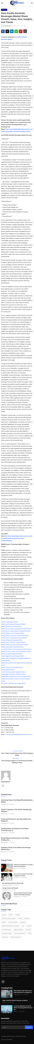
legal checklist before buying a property (15, 1000)
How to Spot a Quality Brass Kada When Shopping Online (17, 754)
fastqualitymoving (6, 885)
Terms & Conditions (7, 1039)
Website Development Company (10, 926)
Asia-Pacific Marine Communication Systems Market (16, 649)
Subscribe (29, 1027)
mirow (15, 868)
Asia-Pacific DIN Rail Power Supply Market (13, 683)
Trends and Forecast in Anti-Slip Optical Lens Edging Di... (16, 820)
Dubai (29, 933)
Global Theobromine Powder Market (11, 626)
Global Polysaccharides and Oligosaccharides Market (16, 628)
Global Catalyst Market (7, 669)
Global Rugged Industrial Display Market (12, 656)
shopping (22, 922)
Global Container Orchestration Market (12, 667)
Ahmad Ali (16, 877)
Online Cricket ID (13, 922)
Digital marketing (18, 929)
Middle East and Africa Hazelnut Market (12, 647)
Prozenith (28, 929)
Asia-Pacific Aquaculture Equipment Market (13, 672)
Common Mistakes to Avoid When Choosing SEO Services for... (23, 1007)
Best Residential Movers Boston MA (12, 883)
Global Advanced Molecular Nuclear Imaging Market (16, 676)
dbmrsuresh (4, 804)
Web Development (15, 937)
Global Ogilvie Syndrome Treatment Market (13, 674)
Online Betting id (6, 929)
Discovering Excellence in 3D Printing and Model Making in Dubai (17, 761)
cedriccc (4, 1002)
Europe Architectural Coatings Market (11, 640)
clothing (27, 918)
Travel (20, 918)
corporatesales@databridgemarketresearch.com (19, 734)
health (10, 915)
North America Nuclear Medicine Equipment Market (15, 631)
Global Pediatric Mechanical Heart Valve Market (14, 644)
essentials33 (16, 896)
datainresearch (5, 781)
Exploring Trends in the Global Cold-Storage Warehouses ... (16, 848)
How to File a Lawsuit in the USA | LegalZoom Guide (23, 874)
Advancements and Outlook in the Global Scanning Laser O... (14, 829)
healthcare (5, 937)
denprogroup (17, 994)
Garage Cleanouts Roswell (10, 888)
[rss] (3, 982)
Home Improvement (19, 933)
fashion (4, 915)
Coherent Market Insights (8, 918)
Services (29, 926)
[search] (32, 3)
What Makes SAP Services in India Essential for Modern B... (23, 991)
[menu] (2, 3)
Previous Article (18, 751)
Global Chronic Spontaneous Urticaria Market (14, 638)
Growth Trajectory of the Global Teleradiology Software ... (16, 810)
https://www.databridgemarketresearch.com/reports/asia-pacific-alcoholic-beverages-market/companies (17, 538)
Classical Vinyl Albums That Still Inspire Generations (23, 865)
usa (23, 926)
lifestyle (17, 915)
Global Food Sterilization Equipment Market (13, 624)
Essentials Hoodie (6, 933)
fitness (4, 922)
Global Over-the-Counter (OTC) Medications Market (16, 651)
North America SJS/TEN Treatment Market (13, 642)
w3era (15, 1011)
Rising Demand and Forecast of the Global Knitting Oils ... (15, 839)
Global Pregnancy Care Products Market (12, 633)
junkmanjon (5, 890)
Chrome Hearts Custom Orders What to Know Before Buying (23, 893)
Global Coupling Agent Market (9, 622)
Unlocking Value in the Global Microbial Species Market (17, 801)
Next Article (16, 758)
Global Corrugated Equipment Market (11, 653)
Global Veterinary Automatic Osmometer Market (14, 635)
